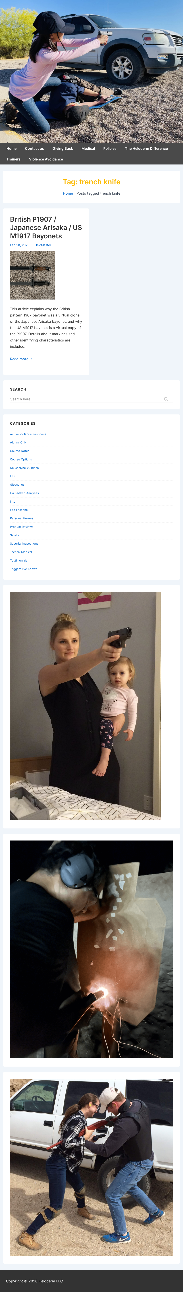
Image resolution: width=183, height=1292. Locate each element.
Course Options (21, 459)
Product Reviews (21, 526)
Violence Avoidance (46, 159)
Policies (109, 148)
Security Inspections (24, 543)
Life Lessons (19, 510)
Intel (13, 501)
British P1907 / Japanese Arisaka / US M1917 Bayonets (46, 227)
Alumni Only (18, 442)
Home (11, 148)
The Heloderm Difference (146, 148)
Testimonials (18, 560)
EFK (12, 476)
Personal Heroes (21, 518)
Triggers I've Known (23, 569)
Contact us (34, 148)
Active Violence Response (28, 434)
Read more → (21, 359)
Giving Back (62, 148)
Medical (88, 148)
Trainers (13, 159)
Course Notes (19, 451)
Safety (14, 535)
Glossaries (17, 484)
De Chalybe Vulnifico (24, 468)
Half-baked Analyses (24, 493)
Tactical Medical (21, 552)
